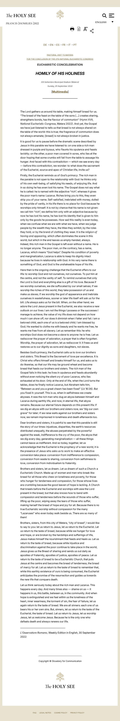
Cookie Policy (60, 713)
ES (57, 44)
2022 (36, 23)
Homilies (26, 23)
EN (51, 44)
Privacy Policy (77, 713)
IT (69, 44)
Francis (12, 23)
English (102, 23)
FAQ (34, 713)
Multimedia (60, 91)
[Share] (101, 31)
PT (75, 44)
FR (63, 44)
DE (45, 44)
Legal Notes (45, 713)
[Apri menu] (111, 15)
